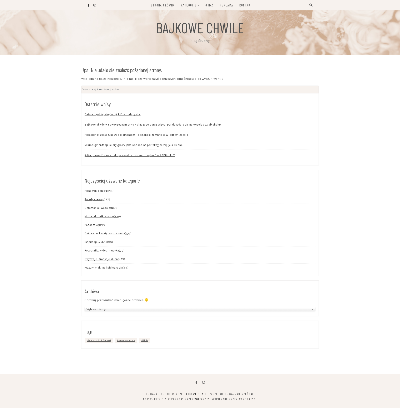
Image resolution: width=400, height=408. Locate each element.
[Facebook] (196, 382)
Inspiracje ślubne (96, 242)
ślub (145, 340)
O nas (209, 5)
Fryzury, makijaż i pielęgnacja (104, 267)
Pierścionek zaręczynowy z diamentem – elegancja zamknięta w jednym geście (136, 134)
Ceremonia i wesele (97, 207)
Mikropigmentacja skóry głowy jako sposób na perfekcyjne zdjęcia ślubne (133, 145)
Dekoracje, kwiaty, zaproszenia (105, 233)
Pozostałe (91, 224)
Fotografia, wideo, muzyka (102, 250)
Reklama (226, 5)
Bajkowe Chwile (200, 27)
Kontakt (245, 5)
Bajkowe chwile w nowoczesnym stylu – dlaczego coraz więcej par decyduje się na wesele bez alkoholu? (153, 124)
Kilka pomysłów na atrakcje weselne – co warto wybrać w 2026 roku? (130, 155)
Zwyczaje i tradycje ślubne (102, 259)
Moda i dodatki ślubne (99, 216)
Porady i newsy (94, 199)
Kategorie (189, 5)
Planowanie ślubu (96, 190)
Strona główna (163, 5)
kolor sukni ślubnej (100, 340)
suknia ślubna (127, 340)
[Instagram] (203, 382)
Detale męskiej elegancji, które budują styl (113, 114)
